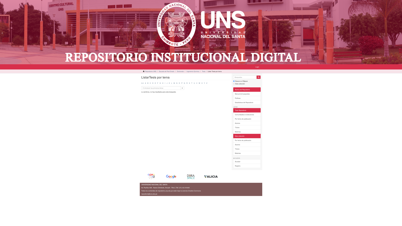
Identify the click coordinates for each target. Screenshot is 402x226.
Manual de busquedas (242, 94)
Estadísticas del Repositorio (244, 102)
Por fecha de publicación (243, 119)
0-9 (142, 83)
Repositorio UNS (150, 71)
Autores (237, 123)
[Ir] (258, 77)
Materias (238, 132)
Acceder (237, 162)
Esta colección (240, 84)
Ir (182, 88)
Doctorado (180, 71)
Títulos (237, 127)
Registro (237, 166)
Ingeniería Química (193, 71)
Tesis (203, 71)
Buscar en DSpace (241, 81)
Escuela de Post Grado (166, 71)
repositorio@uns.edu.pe (149, 194)
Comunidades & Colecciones (244, 115)
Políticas (237, 98)
